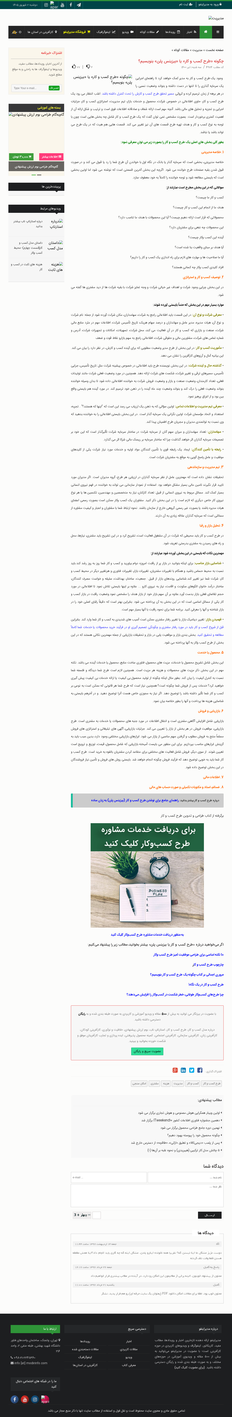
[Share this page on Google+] (175, 1071)
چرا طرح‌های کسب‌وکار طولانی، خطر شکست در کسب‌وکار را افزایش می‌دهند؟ (175, 994)
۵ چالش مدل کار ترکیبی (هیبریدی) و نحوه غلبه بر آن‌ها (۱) (184, 1150)
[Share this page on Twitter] (192, 1071)
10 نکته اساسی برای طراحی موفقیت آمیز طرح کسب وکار (188, 955)
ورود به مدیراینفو (209, 4)
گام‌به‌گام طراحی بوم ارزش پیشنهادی (36, 166)
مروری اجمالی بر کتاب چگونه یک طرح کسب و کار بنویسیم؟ (187, 975)
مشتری (154, 1083)
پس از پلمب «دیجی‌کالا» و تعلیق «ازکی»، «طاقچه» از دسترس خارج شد (176, 1143)
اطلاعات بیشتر (49, 157)
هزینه (165, 1083)
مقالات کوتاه (181, 50)
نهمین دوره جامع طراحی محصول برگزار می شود (190, 1128)
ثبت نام (184, 4)
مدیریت (197, 50)
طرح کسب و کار (211, 1083)
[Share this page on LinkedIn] (183, 1071)
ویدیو (126, 32)
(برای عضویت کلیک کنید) (189, 1367)
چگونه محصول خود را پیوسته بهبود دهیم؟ (194, 1135)
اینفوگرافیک (104, 32)
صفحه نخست (215, 50)
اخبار (190, 32)
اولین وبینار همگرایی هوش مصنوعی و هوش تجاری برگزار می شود (179, 1113)
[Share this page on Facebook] (200, 1071)
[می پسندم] (74, 66)
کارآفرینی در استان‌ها (85, 1365)
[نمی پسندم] (88, 66)
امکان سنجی (139, 1083)
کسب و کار (192, 1083)
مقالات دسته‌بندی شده (85, 1349)
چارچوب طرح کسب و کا (209, 965)
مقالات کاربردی (129, 1349)
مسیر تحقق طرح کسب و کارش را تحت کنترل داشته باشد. (137, 94)
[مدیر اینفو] (216, 18)
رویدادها (171, 32)
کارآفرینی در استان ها (41, 32)
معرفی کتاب (129, 1365)
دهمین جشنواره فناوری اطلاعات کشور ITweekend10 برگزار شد (181, 1120)
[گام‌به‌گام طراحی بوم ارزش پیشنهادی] (36, 142)
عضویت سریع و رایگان (147, 1051)
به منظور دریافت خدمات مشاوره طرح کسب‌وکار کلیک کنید (147, 935)
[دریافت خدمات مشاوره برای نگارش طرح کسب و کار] (147, 875)
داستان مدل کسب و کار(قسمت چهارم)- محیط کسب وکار (28, 247)
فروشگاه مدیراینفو (75, 32)
